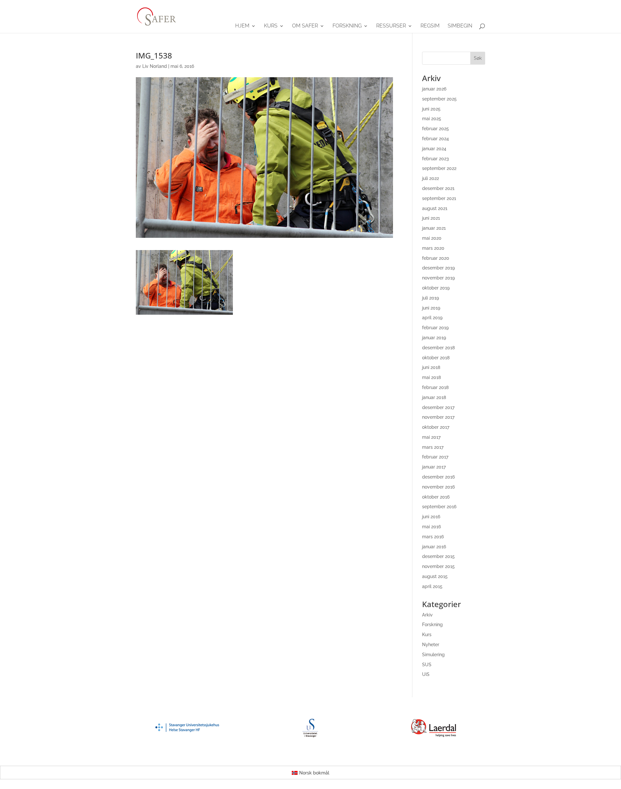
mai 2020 (431, 238)
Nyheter (430, 644)
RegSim (430, 26)
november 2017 (438, 417)
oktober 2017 (435, 427)
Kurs (271, 26)
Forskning (347, 26)
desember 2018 (438, 347)
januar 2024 (434, 148)
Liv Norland (154, 66)
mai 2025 (431, 118)
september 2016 (439, 506)
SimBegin (460, 26)
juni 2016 (431, 516)
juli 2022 (430, 178)
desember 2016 (438, 476)
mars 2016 (433, 536)
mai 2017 (431, 437)
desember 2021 (438, 188)
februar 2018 (435, 387)
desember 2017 (438, 407)
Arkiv (427, 614)
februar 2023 (435, 158)
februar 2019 (435, 327)
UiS (426, 674)
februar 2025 (435, 128)
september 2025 (439, 98)
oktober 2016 (436, 497)
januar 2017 (434, 466)
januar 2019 (434, 337)
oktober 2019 (436, 287)
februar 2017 (435, 456)
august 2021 (434, 208)
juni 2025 (431, 108)
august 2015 (435, 576)
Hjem (242, 26)
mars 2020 (433, 248)
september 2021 (439, 198)
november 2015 (438, 566)
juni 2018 (431, 367)
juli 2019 (430, 297)
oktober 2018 (436, 357)
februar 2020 (435, 258)
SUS (426, 664)
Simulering (433, 654)
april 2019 (432, 317)
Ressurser (391, 26)
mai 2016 (431, 526)
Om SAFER (305, 26)
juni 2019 (431, 307)
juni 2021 (431, 218)
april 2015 (432, 586)
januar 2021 (434, 228)
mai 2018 (431, 377)
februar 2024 (435, 138)
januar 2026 (434, 88)
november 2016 (438, 486)
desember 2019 (438, 267)
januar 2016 (434, 546)
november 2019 (438, 277)
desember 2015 (438, 556)
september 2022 (439, 168)
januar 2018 (434, 397)
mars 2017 (432, 447)
